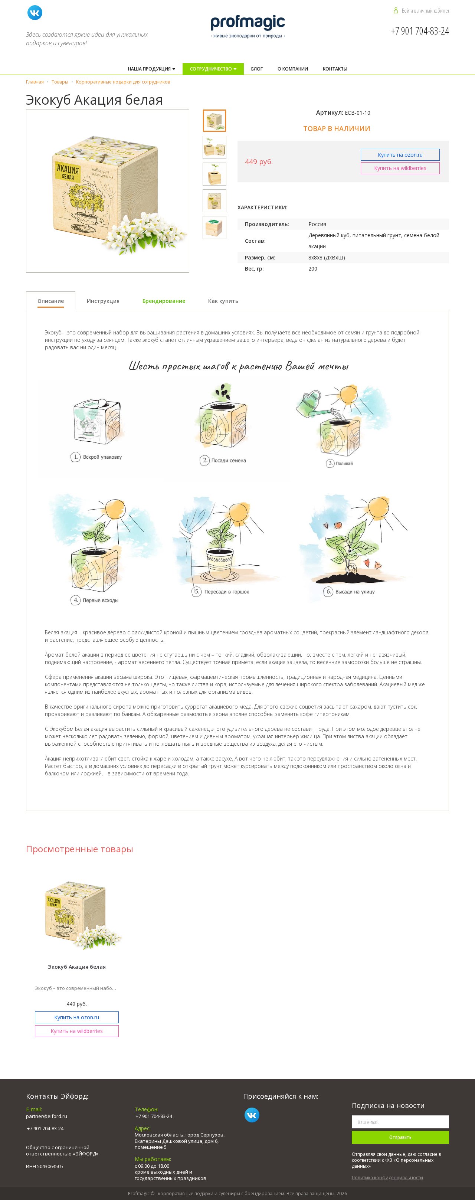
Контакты (335, 69)
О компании (293, 69)
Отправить (400, 1137)
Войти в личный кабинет (425, 10)
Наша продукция (150, 69)
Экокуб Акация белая (77, 966)
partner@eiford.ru (46, 1116)
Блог (257, 69)
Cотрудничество (211, 69)
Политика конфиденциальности (387, 1177)
